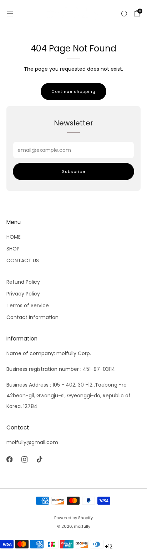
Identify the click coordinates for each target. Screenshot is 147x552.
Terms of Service (27, 305)
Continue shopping (73, 91)
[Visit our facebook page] (9, 459)
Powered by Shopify (73, 518)
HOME (13, 236)
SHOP (13, 248)
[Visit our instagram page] (24, 459)
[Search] (124, 13)
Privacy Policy (23, 293)
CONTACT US (22, 260)
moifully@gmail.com (32, 442)
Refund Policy (23, 281)
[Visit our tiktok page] (39, 459)
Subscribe (73, 171)
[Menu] (10, 13)
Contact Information (32, 317)
